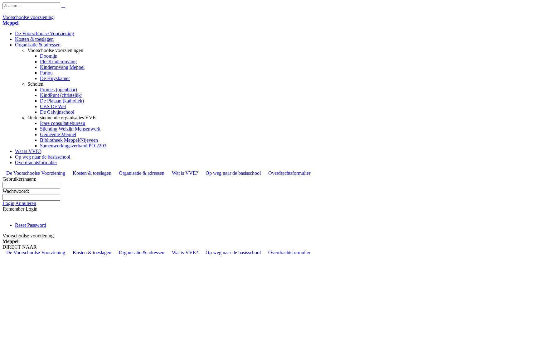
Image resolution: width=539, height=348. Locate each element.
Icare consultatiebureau (62, 123)
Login (8, 203)
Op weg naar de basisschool (42, 157)
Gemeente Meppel (58, 134)
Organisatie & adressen (38, 44)
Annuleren (25, 203)
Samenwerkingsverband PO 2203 (73, 145)
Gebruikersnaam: (19, 179)
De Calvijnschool (57, 112)
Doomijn (48, 56)
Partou (46, 72)
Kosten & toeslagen (34, 39)
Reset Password (30, 225)
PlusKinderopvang (58, 61)
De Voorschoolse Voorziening (44, 33)
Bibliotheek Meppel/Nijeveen (69, 140)
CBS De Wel (53, 106)
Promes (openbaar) (58, 89)
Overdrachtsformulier (36, 162)
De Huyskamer (55, 78)
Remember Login (20, 209)
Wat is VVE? (28, 151)
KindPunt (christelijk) (61, 95)
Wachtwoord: (15, 191)
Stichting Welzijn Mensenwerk (70, 128)
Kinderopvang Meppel (62, 67)
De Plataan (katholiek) (62, 100)
